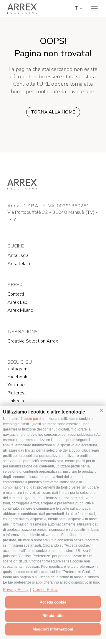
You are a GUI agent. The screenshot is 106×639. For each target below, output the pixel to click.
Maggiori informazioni (53, 629)
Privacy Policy (16, 589)
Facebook (17, 377)
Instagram (17, 369)
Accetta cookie (53, 602)
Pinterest (16, 393)
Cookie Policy (45, 589)
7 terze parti (31, 419)
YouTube (16, 385)
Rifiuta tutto (53, 615)
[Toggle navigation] (94, 8)
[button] (101, 410)
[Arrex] (22, 8)
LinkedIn (15, 401)
